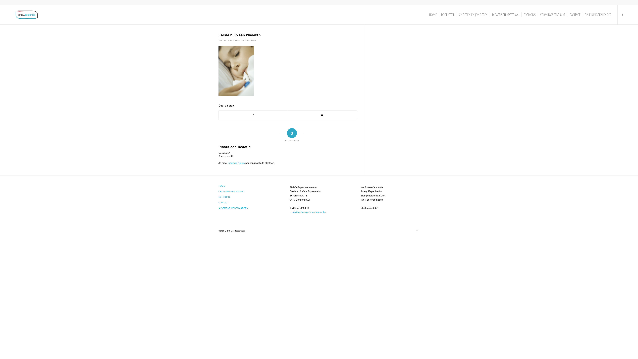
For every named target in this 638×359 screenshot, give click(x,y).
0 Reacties (239, 40)
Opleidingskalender (230, 191)
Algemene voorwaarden (233, 208)
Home (221, 185)
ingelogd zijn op (236, 163)
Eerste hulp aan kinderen (239, 34)
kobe (253, 40)
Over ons (224, 196)
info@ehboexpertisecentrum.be (309, 212)
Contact (223, 202)
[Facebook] (622, 14)
